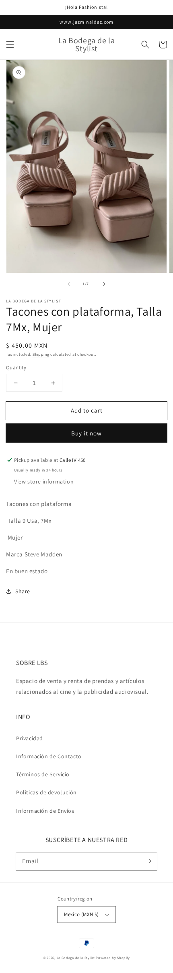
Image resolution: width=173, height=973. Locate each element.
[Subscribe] (148, 861)
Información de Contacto (49, 756)
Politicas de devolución (46, 792)
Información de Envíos (45, 810)
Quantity (16, 367)
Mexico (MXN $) (81, 914)
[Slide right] (104, 284)
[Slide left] (69, 284)
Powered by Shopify (113, 957)
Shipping (41, 354)
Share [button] (22, 591)
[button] (10, 44)
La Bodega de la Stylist (76, 957)
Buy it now (86, 433)
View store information (44, 481)
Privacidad (29, 738)
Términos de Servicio (43, 774)
